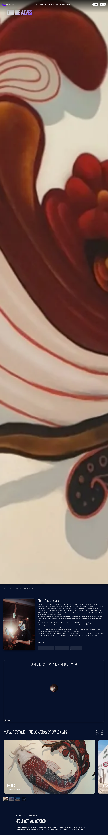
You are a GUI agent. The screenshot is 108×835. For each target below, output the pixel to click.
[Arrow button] (97, 732)
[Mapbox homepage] (7, 720)
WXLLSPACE (7, 588)
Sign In (95, 4)
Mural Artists (17, 588)
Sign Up (103, 4)
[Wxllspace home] (8, 5)
